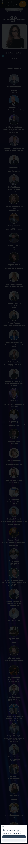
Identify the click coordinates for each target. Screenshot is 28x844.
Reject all (14, 840)
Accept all (14, 836)
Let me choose (17, 833)
